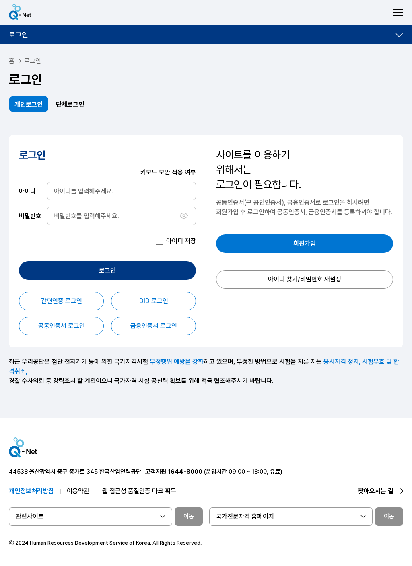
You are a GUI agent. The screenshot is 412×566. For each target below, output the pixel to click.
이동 (188, 516)
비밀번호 (30, 215)
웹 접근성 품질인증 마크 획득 (139, 491)
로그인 (18, 35)
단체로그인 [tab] (70, 104)
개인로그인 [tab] (28, 104)
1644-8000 (185, 471)
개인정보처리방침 (31, 491)
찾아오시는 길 (375, 491)
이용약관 (78, 491)
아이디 (27, 191)
